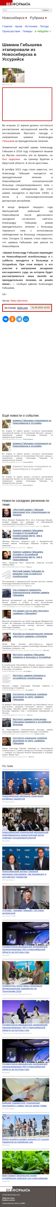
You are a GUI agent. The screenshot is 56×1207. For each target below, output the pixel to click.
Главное (7, 26)
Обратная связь (8, 1198)
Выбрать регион (8, 1200)
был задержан (11, 159)
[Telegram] (19, 319)
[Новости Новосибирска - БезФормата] (15, 3)
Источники (31, 26)
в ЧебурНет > (43, 31)
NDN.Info (22, 307)
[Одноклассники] (12, 319)
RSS (23, 1203)
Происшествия (11, 31)
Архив (18, 26)
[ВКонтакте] (5, 319)
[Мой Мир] (26, 319)
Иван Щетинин (19, 300)
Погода (44, 26)
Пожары (27, 31)
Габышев (7, 141)
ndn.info (10, 84)
